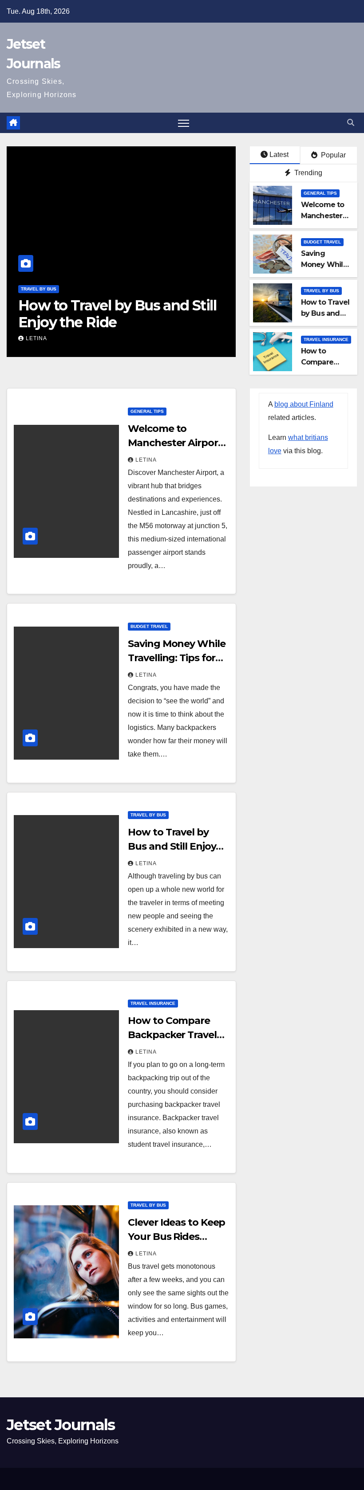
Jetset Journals (61, 1425)
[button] (350, 122)
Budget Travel (322, 241)
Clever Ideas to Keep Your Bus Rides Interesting (176, 1236)
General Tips (320, 193)
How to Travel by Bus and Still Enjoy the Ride (117, 314)
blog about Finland (303, 404)
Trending (307, 172)
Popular (332, 155)
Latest (279, 154)
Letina (36, 338)
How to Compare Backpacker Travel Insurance (172, 1035)
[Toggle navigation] (183, 123)
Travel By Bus (38, 288)
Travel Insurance (326, 339)
